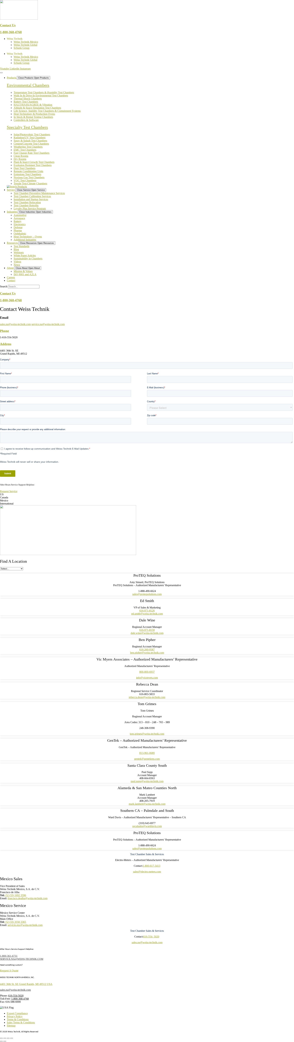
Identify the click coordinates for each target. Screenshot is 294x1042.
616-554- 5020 (151, 936)
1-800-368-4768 (11, 32)
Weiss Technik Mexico (26, 41)
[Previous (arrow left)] (1, 1041)
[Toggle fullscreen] (4, 1038)
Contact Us (7, 25)
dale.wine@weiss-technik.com (147, 633)
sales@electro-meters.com (147, 871)
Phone (4, 331)
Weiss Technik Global (25, 44)
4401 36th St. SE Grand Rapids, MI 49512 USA (26, 984)
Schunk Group (21, 47)
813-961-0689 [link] (147, 753)
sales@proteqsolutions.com (147, 594)
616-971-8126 (147, 610)
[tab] (147, 494)
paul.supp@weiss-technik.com (147, 781)
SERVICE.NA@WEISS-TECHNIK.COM (21, 959)
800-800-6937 (147, 671)
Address (5, 344)
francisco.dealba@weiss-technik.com (27, 898)
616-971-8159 (147, 630)
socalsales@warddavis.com (147, 826)
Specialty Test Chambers (27, 127)
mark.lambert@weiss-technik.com (147, 803)
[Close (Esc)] (11, 1038)
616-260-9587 (147, 649)
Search (3, 286)
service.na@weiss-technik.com (48, 324)
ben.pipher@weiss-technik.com (147, 652)
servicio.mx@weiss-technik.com (25, 925)
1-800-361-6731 (43, 484)
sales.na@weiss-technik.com (15, 324)
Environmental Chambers (28, 85)
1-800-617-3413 (151, 865)
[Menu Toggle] (1, 72)
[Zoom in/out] (1, 1038)
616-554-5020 (15, 995)
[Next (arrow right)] (4, 1041)
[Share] (8, 1038)
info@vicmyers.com (147, 677)
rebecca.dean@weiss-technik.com (147, 697)
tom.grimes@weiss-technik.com (147, 733)
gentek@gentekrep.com (147, 758)
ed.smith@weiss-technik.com (147, 613)
